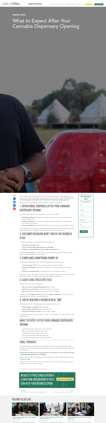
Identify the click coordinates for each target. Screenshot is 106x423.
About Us (80, 4)
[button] (14, 198)
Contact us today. (25, 359)
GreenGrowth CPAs (27, 352)
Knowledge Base (70, 4)
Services (61, 4)
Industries (52, 4)
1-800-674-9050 (35, 4)
